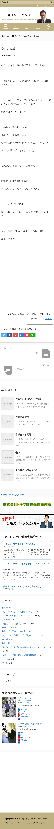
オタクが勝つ (22, 416)
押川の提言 (7, 643)
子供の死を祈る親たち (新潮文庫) (30, 724)
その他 (5, 663)
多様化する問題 (23, 434)
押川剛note (7, 607)
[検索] (51, 2)
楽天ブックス (25, 714)
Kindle (23, 711)
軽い (17, 452)
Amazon (24, 709)
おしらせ (6, 619)
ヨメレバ (28, 702)
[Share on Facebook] (9, 335)
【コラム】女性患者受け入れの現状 (19, 544)
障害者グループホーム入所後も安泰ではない (23, 586)
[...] (15, 557)
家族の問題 (7, 627)
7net (22, 719)
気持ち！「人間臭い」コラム (20, 314)
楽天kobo (24, 717)
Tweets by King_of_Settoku (13, 495)
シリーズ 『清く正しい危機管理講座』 (20, 655)
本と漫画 (6, 639)
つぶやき (6, 659)
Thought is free (42, 823)
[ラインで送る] (32, 335)
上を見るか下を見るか (26, 470)
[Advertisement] (27, 279)
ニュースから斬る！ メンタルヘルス (18, 615)
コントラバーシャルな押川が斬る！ (18, 612)
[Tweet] (4, 335)
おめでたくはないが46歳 (28, 399)
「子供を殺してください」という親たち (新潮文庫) (30, 699)
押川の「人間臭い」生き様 (42, 314)
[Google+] (15, 335)
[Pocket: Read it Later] (27, 335)
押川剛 (48, 318)
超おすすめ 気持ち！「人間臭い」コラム (21, 635)
